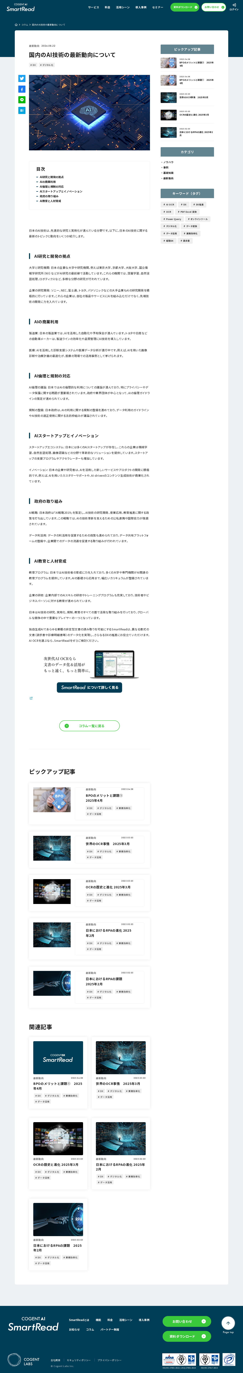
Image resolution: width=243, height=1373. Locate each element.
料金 (107, 7)
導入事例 (140, 7)
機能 (98, 1320)
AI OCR (170, 204)
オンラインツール (199, 218)
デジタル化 (48, 64)
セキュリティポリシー (79, 1360)
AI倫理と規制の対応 (52, 186)
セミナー (157, 7)
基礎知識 (168, 173)
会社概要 (56, 1360)
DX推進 (200, 204)
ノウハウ (168, 162)
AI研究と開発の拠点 (52, 177)
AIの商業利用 (48, 182)
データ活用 (171, 233)
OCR (168, 211)
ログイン (234, 9)
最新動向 (34, 46)
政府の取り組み (49, 196)
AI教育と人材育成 (50, 201)
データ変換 (191, 226)
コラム (25, 25)
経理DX (170, 240)
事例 (165, 167)
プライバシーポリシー (109, 1360)
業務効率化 (192, 233)
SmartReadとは (79, 1320)
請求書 (186, 240)
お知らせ (74, 1329)
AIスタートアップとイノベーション (61, 191)
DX (34, 64)
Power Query (173, 218)
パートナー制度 (110, 1329)
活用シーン (123, 7)
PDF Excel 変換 (189, 211)
